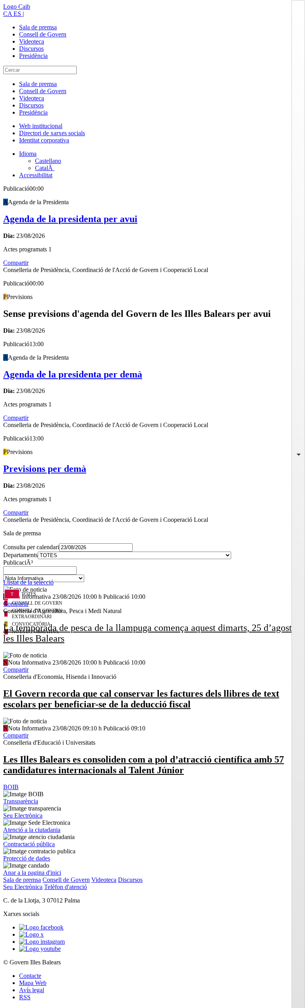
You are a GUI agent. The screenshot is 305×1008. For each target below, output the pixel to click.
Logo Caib (16, 6)
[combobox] (152, 572)
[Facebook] (41, 927)
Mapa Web (32, 982)
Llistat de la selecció (28, 582)
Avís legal (31, 990)
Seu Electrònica (22, 815)
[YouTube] (40, 948)
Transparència (20, 801)
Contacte (30, 975)
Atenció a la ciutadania (31, 829)
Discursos (31, 48)
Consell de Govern (42, 34)
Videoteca (31, 41)
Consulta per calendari (31, 547)
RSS (25, 997)
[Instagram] (42, 941)
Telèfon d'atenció (65, 886)
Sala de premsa (38, 27)
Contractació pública (29, 844)
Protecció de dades (26, 858)
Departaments (20, 555)
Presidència (33, 55)
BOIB (11, 787)
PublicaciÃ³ (18, 562)
